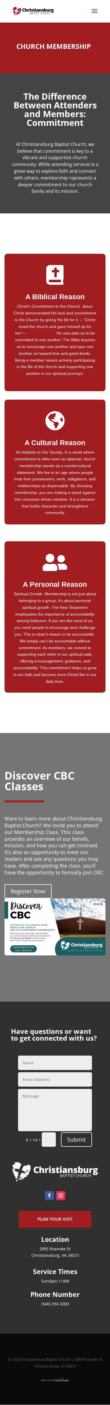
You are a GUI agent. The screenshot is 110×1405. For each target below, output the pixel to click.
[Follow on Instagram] (60, 1195)
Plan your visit (55, 1219)
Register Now (28, 891)
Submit (76, 1139)
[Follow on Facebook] (49, 1195)
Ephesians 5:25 (41, 333)
